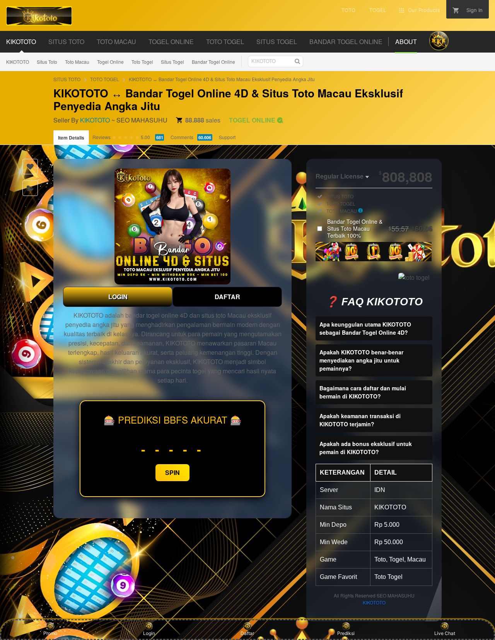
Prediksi (346, 633)
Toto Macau (77, 61)
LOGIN (118, 296)
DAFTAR (227, 296)
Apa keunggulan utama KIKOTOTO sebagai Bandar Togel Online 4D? (365, 328)
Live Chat (444, 633)
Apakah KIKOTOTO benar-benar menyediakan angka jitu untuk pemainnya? (361, 360)
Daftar (247, 633)
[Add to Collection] (30, 188)
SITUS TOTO (66, 79)
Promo (50, 633)
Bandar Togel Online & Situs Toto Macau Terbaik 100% (379, 228)
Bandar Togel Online (213, 61)
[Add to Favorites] (30, 166)
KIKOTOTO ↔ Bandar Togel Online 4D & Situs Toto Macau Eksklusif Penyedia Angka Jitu (222, 79)
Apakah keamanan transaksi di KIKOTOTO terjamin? (360, 420)
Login (149, 633)
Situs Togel (172, 61)
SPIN (172, 472)
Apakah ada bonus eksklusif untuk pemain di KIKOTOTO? (365, 448)
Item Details (71, 137)
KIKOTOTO (17, 61)
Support (227, 137)
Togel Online (110, 61)
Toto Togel (142, 61)
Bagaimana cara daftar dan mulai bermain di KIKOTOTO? (362, 392)
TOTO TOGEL (104, 79)
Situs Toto (47, 61)
